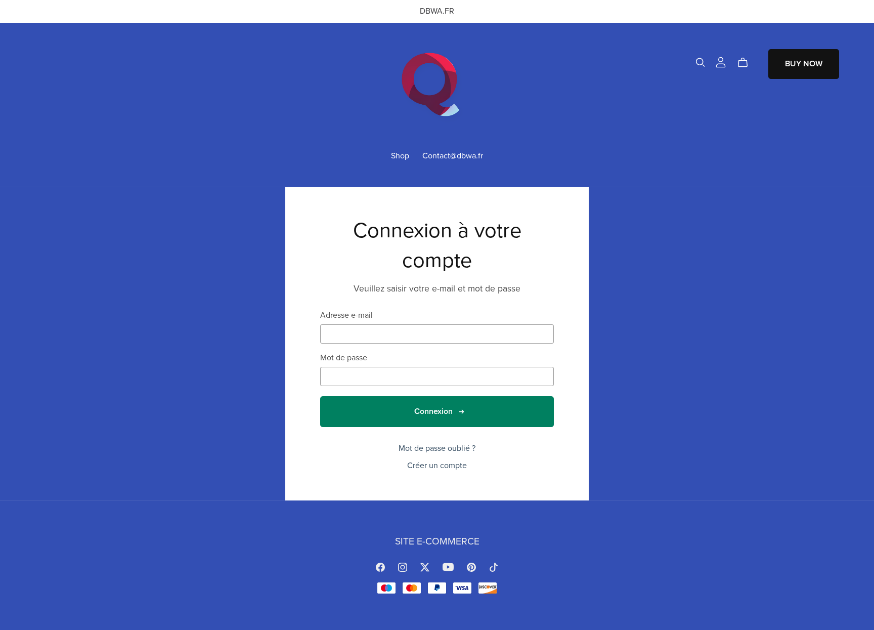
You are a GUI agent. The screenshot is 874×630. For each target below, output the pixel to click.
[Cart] (746, 63)
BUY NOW (803, 64)
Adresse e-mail (346, 315)
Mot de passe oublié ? (437, 448)
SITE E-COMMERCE (437, 541)
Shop (400, 155)
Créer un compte (437, 465)
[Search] (700, 62)
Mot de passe (343, 358)
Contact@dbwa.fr (452, 155)
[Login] (721, 62)
